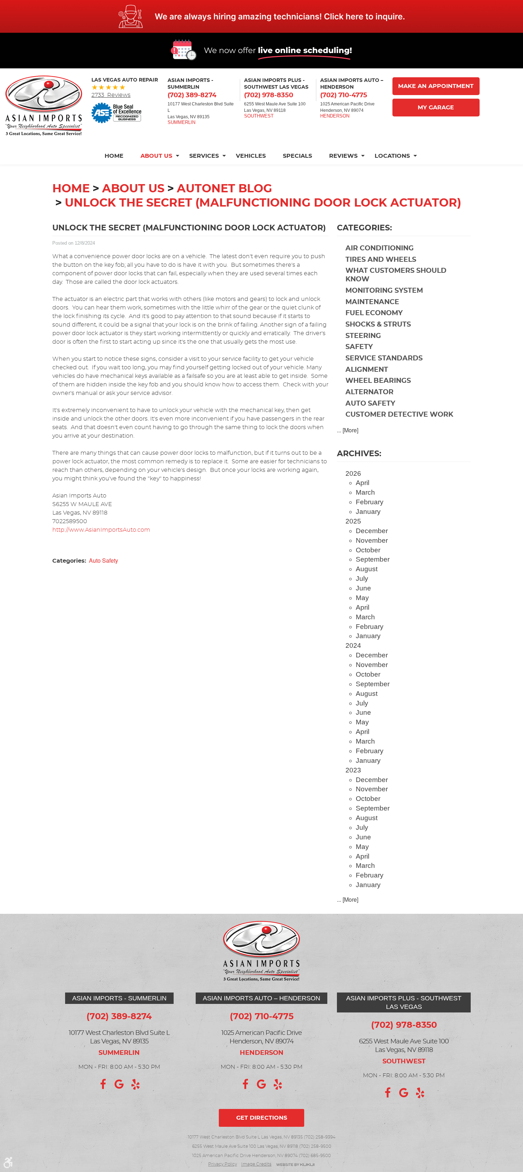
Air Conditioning (379, 248)
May (362, 597)
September (373, 559)
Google (119, 1084)
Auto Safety (103, 560)
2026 (353, 473)
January (368, 511)
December (372, 531)
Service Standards (384, 358)
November (372, 540)
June (363, 588)
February (370, 502)
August (366, 569)
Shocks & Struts (378, 324)
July (362, 578)
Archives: (359, 454)
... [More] (347, 430)
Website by (295, 1165)
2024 (353, 645)
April (362, 482)
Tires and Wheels (380, 259)
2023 (353, 770)
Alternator (369, 392)
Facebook (102, 1084)
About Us (156, 156)
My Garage (436, 107)
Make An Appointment (436, 86)
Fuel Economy (374, 313)
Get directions (261, 1118)
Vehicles (251, 156)
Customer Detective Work (399, 414)
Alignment (366, 369)
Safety (359, 347)
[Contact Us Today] (261, 16)
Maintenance (372, 302)
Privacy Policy (222, 1164)
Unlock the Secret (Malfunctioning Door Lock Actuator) (263, 203)
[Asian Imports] (44, 105)
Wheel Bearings (378, 380)
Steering (363, 336)
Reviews (343, 156)
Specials (297, 156)
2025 (353, 521)
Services (204, 156)
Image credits (256, 1164)
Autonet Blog (224, 188)
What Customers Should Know (396, 275)
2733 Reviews (111, 95)
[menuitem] (118, 156)
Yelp (135, 1084)
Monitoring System (384, 290)
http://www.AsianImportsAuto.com (101, 530)
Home (114, 156)
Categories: (364, 228)
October (368, 550)
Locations (392, 156)
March (365, 492)
